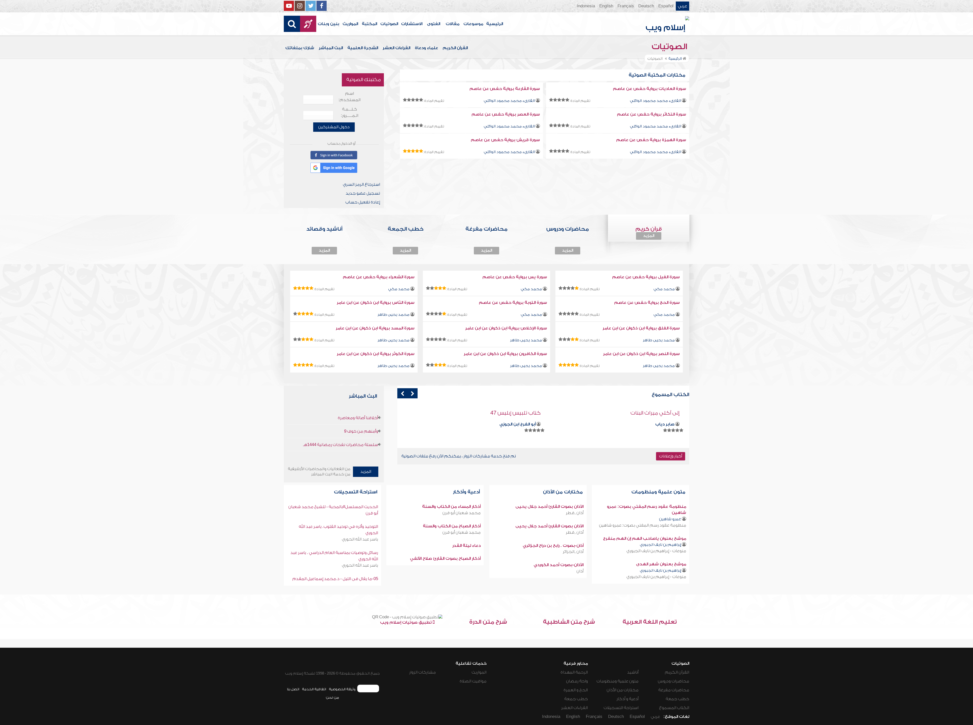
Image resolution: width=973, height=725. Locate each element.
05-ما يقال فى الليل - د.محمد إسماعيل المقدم (335, 579)
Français (626, 6)
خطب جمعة (677, 699)
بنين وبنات (328, 24)
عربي (682, 6)
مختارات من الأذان (563, 492)
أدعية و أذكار (627, 699)
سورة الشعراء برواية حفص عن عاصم (379, 277)
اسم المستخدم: (350, 96)
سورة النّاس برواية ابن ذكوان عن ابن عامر (376, 302)
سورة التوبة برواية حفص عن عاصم (513, 302)
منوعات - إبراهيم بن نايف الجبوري (656, 551)
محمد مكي (664, 289)
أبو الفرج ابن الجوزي (517, 424)
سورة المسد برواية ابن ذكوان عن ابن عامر (375, 328)
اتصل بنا (293, 689)
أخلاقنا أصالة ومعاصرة (358, 418)
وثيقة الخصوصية (342, 689)
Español (665, 6)
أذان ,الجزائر (573, 551)
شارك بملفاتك (299, 48)
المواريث (350, 24)
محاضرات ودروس (673, 681)
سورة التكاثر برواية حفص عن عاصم (651, 114)
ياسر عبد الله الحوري (360, 539)
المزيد (648, 235)
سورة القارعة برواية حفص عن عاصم (505, 88)
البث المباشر (331, 48)
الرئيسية (494, 24)
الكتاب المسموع (674, 707)
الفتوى (433, 24)
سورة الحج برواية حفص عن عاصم (647, 302)
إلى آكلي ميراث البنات (655, 413)
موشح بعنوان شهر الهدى (661, 564)
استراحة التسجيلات (356, 492)
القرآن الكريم (455, 48)
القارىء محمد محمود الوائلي (655, 101)
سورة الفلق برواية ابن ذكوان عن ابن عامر (641, 328)
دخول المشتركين (334, 127)
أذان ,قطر (575, 513)
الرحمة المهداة (574, 672)
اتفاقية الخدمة (314, 689)
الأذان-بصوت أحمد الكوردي (559, 565)
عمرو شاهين (670, 519)
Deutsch (646, 6)
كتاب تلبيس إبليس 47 (515, 413)
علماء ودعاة (426, 48)
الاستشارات (411, 24)
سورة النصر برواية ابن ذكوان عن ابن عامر (641, 353)
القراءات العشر (396, 48)
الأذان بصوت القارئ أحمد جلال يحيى (549, 506)
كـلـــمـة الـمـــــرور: (349, 112)
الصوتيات (389, 24)
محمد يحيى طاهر (393, 314)
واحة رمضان (577, 681)
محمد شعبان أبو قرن (461, 513)
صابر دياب (665, 424)
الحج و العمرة (576, 690)
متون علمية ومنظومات (659, 492)
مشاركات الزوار (422, 672)
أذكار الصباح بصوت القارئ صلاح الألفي (445, 558)
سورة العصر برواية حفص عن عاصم (506, 114)
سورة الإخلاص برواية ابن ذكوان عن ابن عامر (506, 328)
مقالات (452, 24)
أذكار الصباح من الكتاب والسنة (452, 526)
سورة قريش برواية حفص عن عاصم (505, 140)
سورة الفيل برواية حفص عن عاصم (646, 277)
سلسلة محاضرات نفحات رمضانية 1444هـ (340, 444)
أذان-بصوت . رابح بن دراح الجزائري (553, 545)
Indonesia (586, 6)
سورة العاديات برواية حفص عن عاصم (649, 88)
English (606, 6)
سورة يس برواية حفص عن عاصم (514, 277)
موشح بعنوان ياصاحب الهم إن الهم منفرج (644, 538)
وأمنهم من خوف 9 (361, 431)
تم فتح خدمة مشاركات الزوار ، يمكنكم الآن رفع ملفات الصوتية (458, 456)
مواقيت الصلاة (473, 681)
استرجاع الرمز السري (361, 184)
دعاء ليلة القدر (466, 545)
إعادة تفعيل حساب (362, 202)
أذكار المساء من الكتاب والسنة (451, 506)
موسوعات (473, 24)
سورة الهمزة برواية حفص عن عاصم (651, 140)
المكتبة (369, 24)
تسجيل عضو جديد (363, 193)
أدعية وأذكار (467, 492)
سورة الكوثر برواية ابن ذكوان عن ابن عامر (376, 353)
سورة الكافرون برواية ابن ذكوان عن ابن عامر (505, 353)
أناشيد (633, 672)
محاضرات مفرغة (673, 690)
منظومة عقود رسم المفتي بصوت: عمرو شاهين (642, 525)
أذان (580, 571)
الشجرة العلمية (362, 48)
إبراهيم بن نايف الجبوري (660, 545)
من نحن (332, 697)
